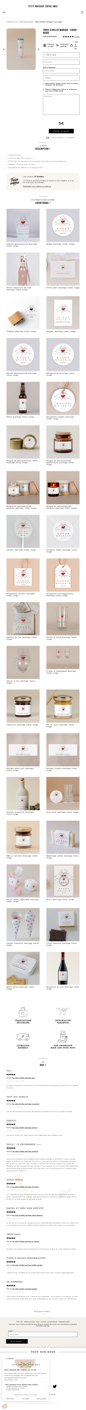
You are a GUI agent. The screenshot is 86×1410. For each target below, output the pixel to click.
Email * (10, 1331)
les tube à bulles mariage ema (23, 1078)
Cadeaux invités (12, 22)
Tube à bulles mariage (26, 22)
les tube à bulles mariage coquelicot (25, 1104)
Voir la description (50, 36)
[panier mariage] (82, 12)
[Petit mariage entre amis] (43, 6)
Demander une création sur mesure (37, 186)
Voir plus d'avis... (43, 1311)
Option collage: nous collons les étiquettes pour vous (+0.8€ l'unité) (61, 90)
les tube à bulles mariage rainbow (25, 1128)
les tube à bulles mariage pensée (24, 1289)
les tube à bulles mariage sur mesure (25, 1241)
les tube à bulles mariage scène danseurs (27, 1215)
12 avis (77, 37)
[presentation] (4, 49)
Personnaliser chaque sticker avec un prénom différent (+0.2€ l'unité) (61, 84)
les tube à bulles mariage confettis (25, 1151)
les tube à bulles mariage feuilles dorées (27, 1265)
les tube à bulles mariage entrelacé (25, 1187)
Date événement (49, 67)
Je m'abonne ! (17, 1341)
